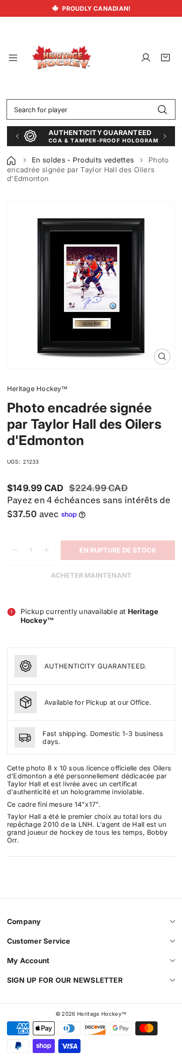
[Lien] (61, 57)
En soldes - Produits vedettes (83, 159)
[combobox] (91, 109)
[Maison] (12, 159)
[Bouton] (17, 136)
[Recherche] (162, 109)
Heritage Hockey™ (101, 1014)
